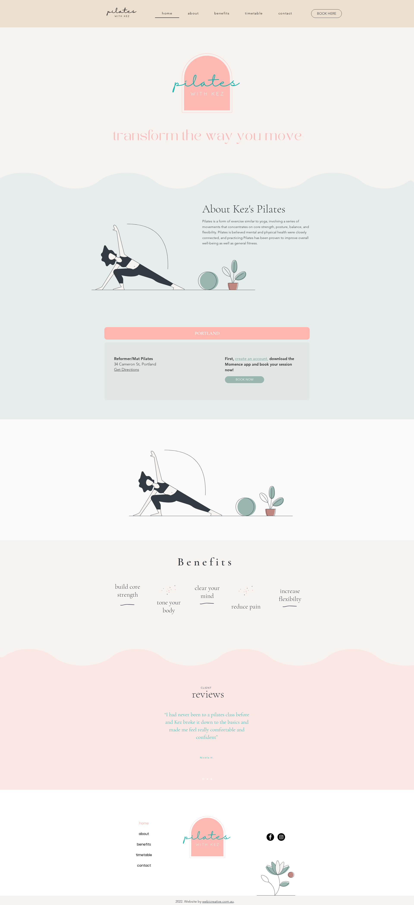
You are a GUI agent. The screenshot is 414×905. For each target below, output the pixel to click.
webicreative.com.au (218, 901)
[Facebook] (270, 837)
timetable (144, 854)
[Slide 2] (203, 779)
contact (144, 865)
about (144, 833)
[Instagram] (281, 837)
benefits (144, 844)
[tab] (207, 333)
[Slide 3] (211, 779)
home (144, 823)
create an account (251, 358)
